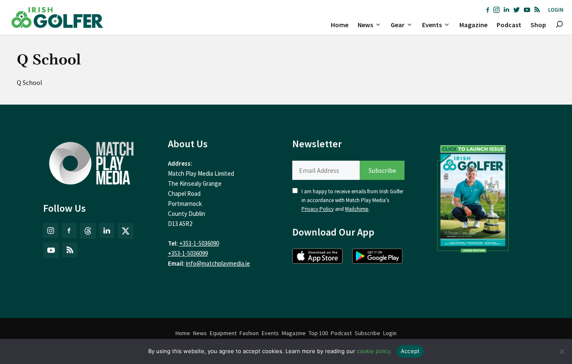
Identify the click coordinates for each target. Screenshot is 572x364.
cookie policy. (374, 351)
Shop (538, 25)
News (365, 25)
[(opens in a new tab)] (473, 196)
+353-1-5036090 (199, 243)
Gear (398, 25)
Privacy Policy (317, 209)
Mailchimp (356, 209)
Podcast (509, 25)
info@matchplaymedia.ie (218, 263)
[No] (561, 351)
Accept (410, 351)
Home (339, 25)
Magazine (473, 25)
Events (432, 25)
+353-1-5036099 (188, 253)
